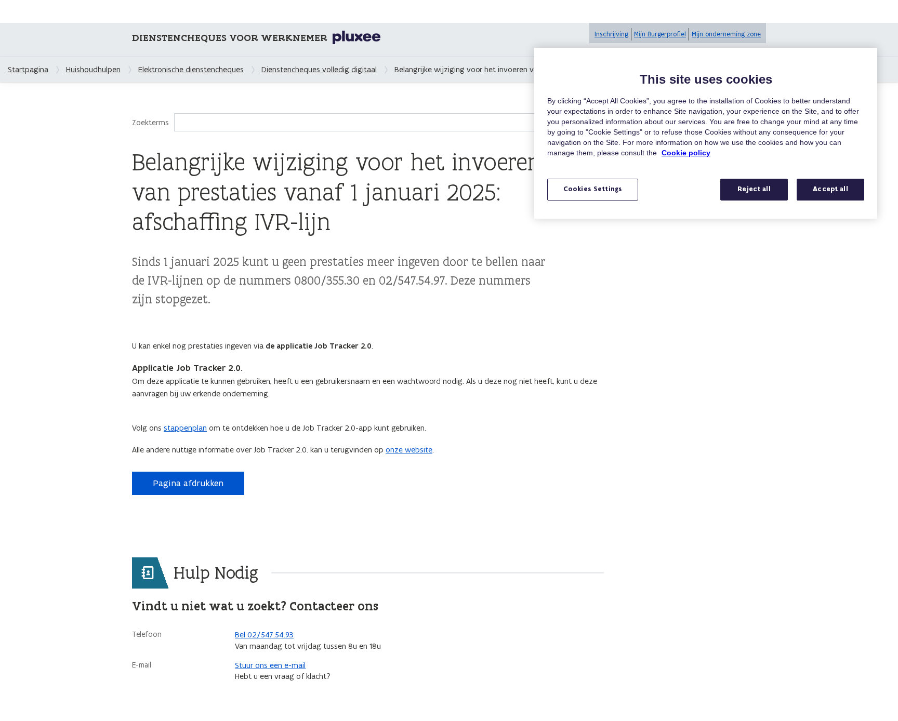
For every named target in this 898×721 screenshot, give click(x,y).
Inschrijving (611, 34)
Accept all (830, 189)
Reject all (753, 189)
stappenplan (185, 428)
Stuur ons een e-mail (270, 665)
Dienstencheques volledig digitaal (319, 69)
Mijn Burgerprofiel (660, 34)
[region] (705, 133)
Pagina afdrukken (188, 483)
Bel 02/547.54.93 (264, 634)
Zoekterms (150, 122)
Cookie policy (686, 153)
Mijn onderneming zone (726, 34)
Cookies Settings (592, 189)
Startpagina (28, 69)
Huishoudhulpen (93, 69)
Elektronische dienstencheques (191, 69)
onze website (409, 450)
